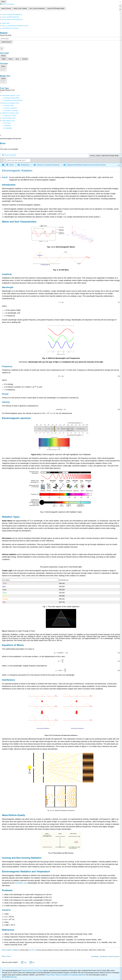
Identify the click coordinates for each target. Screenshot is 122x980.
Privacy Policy (50, 975)
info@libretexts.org (9, 977)
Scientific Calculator (11, 110)
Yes (25, 962)
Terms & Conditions (62, 975)
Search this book (5, 35)
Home (11, 165)
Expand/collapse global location (119, 164)
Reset (3, 56)
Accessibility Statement (77, 975)
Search (5, 160)
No (33, 962)
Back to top (5, 956)
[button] (7, 125)
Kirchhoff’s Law (20, 883)
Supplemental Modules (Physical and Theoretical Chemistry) (87, 165)
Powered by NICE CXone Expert (32, 970)
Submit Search (6, 42)
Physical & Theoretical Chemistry (48, 165)
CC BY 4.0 (33, 950)
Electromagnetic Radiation (10, 950)
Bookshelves (25, 165)
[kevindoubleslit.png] (61, 783)
